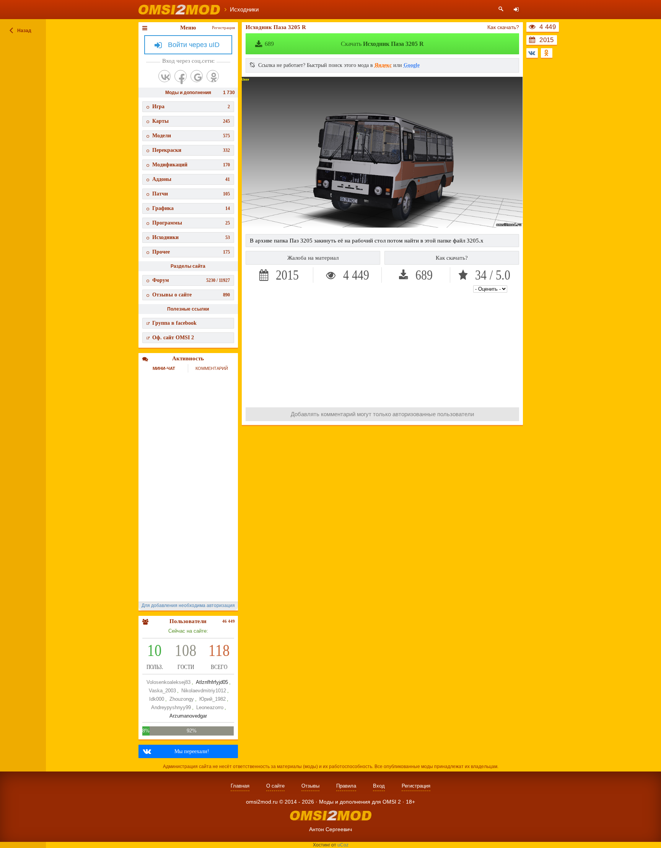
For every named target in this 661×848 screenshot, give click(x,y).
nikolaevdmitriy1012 (203, 690)
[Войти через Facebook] (180, 76)
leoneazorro (209, 707)
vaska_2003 (162, 690)
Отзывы (310, 786)
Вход (379, 786)
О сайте (275, 786)
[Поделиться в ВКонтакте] (532, 53)
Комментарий (211, 368)
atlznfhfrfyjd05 (212, 682)
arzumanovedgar (188, 716)
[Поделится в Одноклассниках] (546, 53)
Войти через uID (194, 45)
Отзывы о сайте (191, 295)
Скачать (344, 44)
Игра (191, 106)
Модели (191, 135)
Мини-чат (164, 368)
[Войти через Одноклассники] (213, 76)
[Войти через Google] (196, 76)
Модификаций (191, 165)
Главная (240, 786)
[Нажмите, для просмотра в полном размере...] (382, 226)
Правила (346, 786)
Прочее (191, 252)
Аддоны (191, 179)
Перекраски (191, 150)
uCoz (342, 845)
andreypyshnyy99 (171, 707)
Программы (191, 223)
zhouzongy (181, 699)
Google (412, 65)
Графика (191, 208)
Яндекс (383, 65)
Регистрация (223, 27)
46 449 (228, 621)
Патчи (191, 194)
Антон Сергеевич (330, 829)
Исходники (191, 237)
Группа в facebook (174, 323)
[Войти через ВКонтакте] (164, 76)
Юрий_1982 (212, 699)
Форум (191, 280)
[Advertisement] (382, 348)
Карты (191, 121)
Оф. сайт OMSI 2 (173, 337)
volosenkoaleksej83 (168, 682)
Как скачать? (503, 27)
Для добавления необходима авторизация (188, 605)
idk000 (156, 699)
